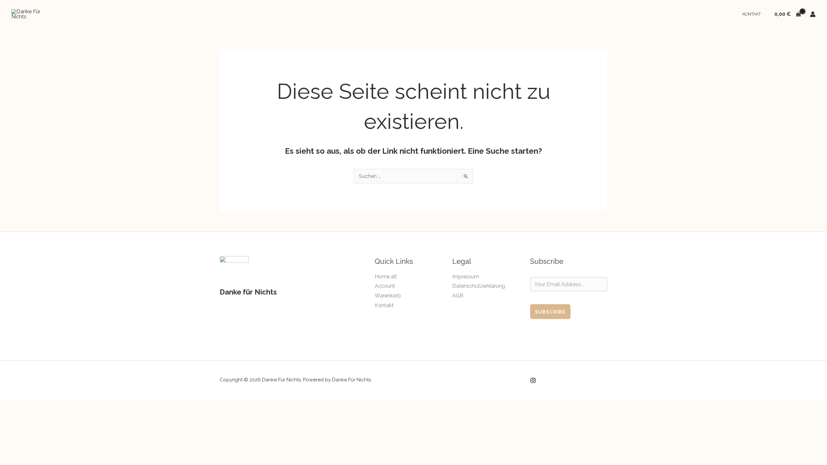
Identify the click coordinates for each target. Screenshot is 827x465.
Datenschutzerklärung (478, 286)
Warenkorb (388, 296)
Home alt (386, 277)
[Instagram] (533, 380)
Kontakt (751, 14)
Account (385, 286)
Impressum (465, 277)
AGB (457, 296)
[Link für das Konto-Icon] (813, 14)
